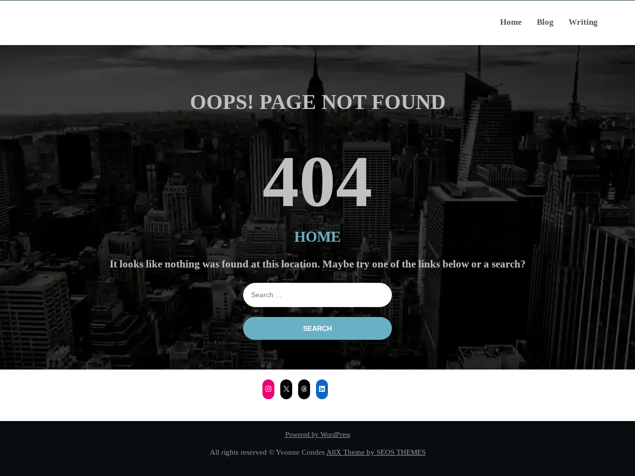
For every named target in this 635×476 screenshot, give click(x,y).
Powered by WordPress (317, 434)
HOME (317, 236)
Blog (545, 22)
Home (511, 22)
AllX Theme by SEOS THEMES (376, 452)
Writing (583, 22)
